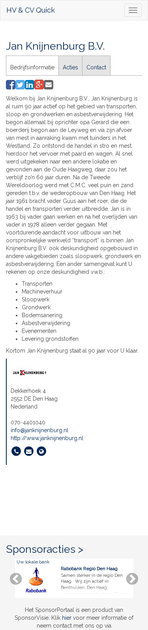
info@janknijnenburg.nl (39, 430)
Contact (96, 67)
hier (66, 618)
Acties (70, 67)
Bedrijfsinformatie (32, 67)
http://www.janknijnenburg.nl (47, 438)
